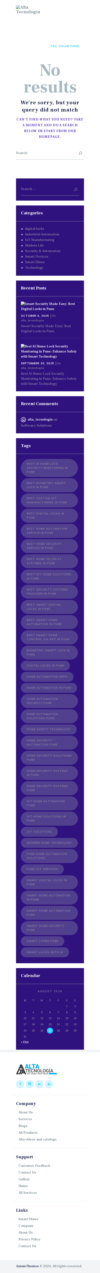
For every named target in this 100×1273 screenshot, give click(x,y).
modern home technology (49, 842)
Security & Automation (42, 251)
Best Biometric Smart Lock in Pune (46, 485)
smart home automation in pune (48, 897)
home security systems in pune (47, 773)
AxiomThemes (27, 1266)
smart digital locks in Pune (47, 882)
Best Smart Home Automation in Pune (44, 622)
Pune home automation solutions (47, 856)
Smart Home (35, 262)
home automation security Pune (42, 701)
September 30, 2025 (37, 363)
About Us (25, 1112)
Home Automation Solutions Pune (42, 716)
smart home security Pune (46, 928)
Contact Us (27, 1172)
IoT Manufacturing (40, 240)
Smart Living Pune (42, 941)
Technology (34, 268)
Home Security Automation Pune (42, 742)
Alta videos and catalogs (37, 1139)
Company (25, 1226)
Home (20, 46)
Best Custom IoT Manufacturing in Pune (47, 500)
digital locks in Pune (45, 665)
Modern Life (34, 245)
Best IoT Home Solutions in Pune (49, 576)
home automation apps (47, 676)
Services (25, 1119)
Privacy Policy (29, 1239)
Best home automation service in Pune (47, 531)
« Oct (25, 1042)
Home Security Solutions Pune (49, 757)
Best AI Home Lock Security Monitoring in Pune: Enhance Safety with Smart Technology (49, 379)
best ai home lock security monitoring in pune (47, 468)
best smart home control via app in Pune (48, 637)
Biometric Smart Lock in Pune (48, 652)
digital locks (34, 229)
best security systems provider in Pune (47, 591)
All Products (28, 1133)
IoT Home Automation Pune (46, 803)
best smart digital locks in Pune (44, 607)
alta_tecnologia (32, 320)
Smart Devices (36, 256)
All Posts (37, 46)
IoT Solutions (39, 831)
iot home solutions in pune (46, 818)
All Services (27, 1193)
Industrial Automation (42, 234)
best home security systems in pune (44, 561)
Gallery (24, 1179)
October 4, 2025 (35, 315)
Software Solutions (36, 425)
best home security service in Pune (44, 546)
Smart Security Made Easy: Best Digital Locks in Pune (46, 328)
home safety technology (49, 729)
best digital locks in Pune (45, 515)
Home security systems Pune (47, 788)
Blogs (22, 1126)
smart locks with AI (45, 952)
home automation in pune (49, 687)
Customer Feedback (34, 1166)
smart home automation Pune (48, 912)
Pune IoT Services (42, 869)
